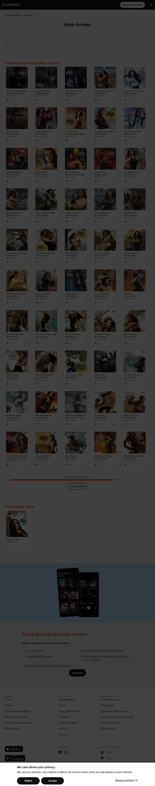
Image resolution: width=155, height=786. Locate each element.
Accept (52, 780)
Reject (28, 780)
